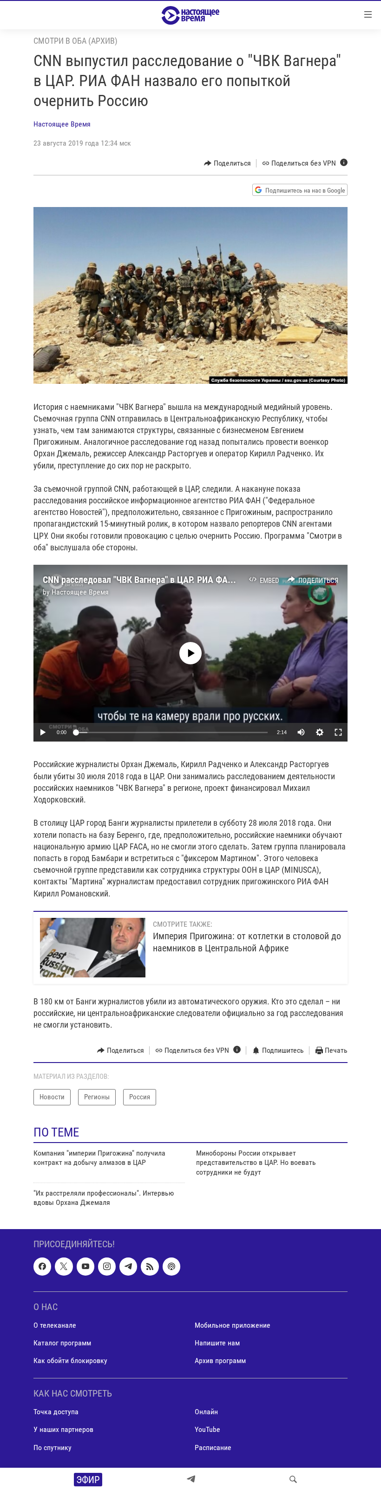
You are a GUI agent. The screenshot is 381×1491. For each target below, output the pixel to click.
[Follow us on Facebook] (42, 1266)
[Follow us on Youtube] (85, 1266)
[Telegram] (191, 1479)
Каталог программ (62, 1342)
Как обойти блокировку (70, 1360)
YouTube (207, 1429)
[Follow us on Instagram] (107, 1266)
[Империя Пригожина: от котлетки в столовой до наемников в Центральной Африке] (92, 947)
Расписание (213, 1447)
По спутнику (52, 1447)
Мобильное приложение (232, 1325)
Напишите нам (217, 1342)
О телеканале (54, 1325)
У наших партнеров (63, 1429)
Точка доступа (56, 1411)
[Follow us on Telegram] (128, 1266)
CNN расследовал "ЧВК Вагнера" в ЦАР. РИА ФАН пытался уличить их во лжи (193, 579)
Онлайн (206, 1411)
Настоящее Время (62, 124)
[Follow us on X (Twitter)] (63, 1266)
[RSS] (149, 1266)
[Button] (227, 163)
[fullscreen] (338, 732)
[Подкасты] (171, 1266)
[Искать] (293, 1479)
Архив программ (220, 1360)
